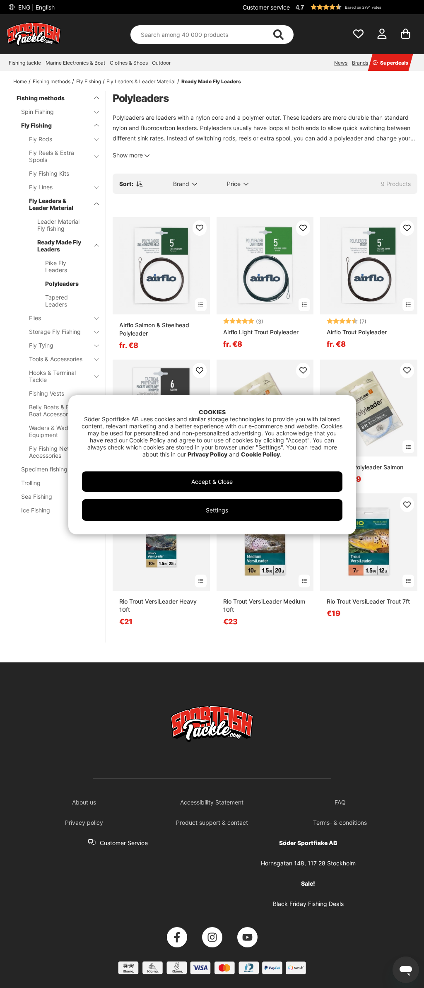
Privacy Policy (207, 454)
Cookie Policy (260, 454)
